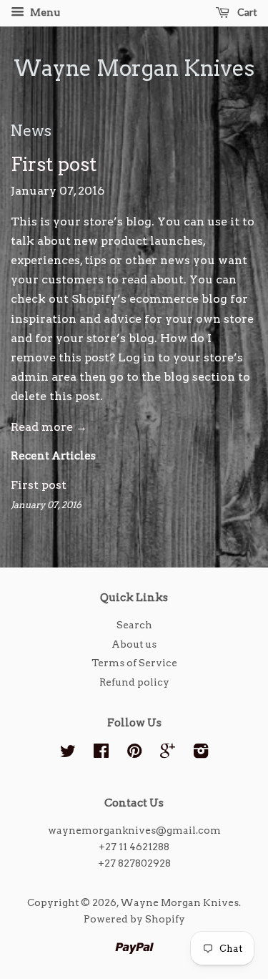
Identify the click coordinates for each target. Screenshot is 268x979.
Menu (44, 12)
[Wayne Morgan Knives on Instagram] (201, 753)
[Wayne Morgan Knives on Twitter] (68, 753)
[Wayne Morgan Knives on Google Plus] (167, 753)
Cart (246, 12)
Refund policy (134, 682)
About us (134, 644)
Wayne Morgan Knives (134, 68)
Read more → (49, 427)
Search (134, 624)
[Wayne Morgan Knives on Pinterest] (134, 753)
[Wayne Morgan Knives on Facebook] (101, 753)
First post (54, 164)
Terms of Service (134, 662)
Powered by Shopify (134, 919)
